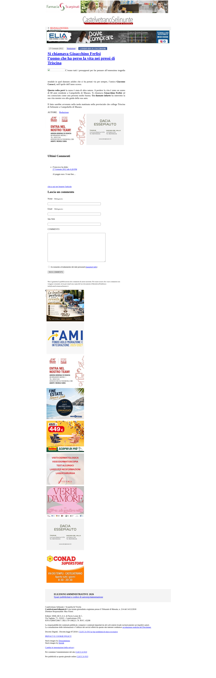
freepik (61, 643)
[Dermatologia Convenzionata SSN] (65, 484)
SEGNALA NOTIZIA (59, 28)
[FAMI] (65, 353)
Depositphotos (64, 641)
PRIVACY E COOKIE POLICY (58, 636)
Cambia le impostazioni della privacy (59, 647)
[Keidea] (65, 451)
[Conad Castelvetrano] (65, 582)
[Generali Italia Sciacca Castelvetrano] (66, 144)
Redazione (71, 48)
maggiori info (91, 267)
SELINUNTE (55, 30)
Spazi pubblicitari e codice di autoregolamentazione (78, 597)
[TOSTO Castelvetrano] (65, 321)
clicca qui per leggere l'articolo (60, 187)
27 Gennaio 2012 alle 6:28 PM (65, 169)
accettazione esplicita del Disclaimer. (136, 627)
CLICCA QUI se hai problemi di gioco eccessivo (98, 632)
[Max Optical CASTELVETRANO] (65, 419)
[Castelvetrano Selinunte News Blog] (108, 24)
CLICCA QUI (81, 652)
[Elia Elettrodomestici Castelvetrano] (108, 42)
